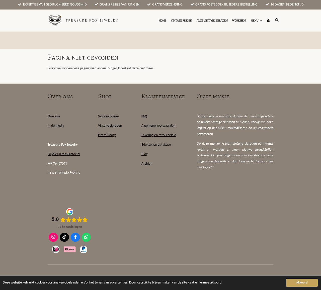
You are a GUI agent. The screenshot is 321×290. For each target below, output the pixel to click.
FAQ (144, 116)
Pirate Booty (107, 135)
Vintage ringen (108, 116)
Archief (146, 164)
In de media (56, 126)
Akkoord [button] (302, 282)
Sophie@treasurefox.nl (64, 154)
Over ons (54, 116)
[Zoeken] (277, 19)
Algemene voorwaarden (158, 126)
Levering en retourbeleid (158, 135)
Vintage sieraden (110, 126)
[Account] (268, 20)
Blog (144, 154)
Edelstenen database (156, 145)
